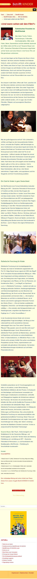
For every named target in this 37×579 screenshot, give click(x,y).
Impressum (15, 573)
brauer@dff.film (5, 454)
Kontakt (31, 573)
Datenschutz (24, 573)
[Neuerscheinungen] (18, 534)
